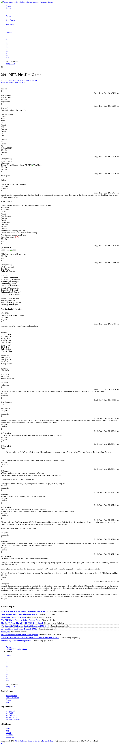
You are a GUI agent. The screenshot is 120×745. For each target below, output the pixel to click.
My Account (10, 711)
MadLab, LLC (20, 741)
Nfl (21, 80)
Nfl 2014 (33, 80)
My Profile (10, 713)
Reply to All (10, 64)
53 (7, 51)
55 (7, 55)
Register (43, 2)
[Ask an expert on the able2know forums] (16, 2)
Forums (8, 6)
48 (7, 47)
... (6, 41)
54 (7, 53)
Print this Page (20, 82)
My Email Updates (13, 719)
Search (50, 2)
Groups (8, 8)
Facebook (9, 735)
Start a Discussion (12, 698)
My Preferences (11, 715)
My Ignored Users (12, 717)
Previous (9, 32)
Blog (7, 731)
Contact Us (10, 737)
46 (7, 43)
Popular (8, 16)
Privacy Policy (47, 741)
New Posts (10, 24)
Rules (8, 728)
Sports (10, 80)
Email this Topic (7, 82)
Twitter (8, 733)
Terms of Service (34, 741)
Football (16, 80)
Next (7, 58)
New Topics (10, 20)
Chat (7, 702)
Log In (35, 2)
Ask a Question (11, 696)
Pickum (26, 80)
